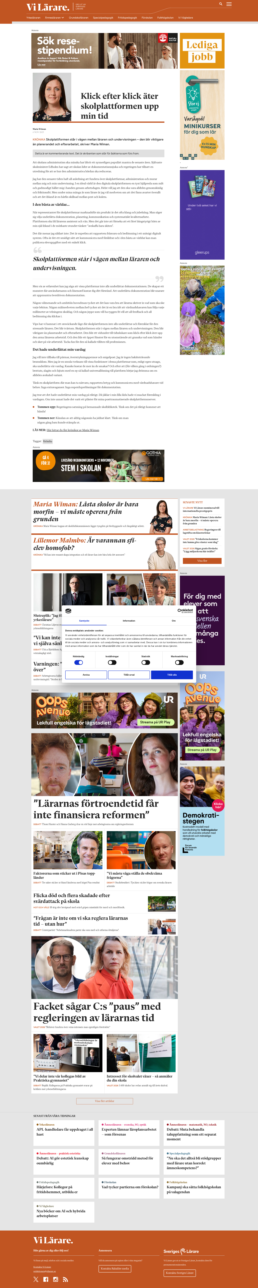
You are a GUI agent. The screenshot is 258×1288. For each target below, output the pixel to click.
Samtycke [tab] (84, 621)
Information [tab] (129, 621)
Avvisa (86, 675)
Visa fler (202, 560)
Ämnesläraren (53, 17)
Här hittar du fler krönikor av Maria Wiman (73, 430)
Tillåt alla (172, 675)
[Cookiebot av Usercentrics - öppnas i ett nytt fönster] (180, 611)
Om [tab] (174, 621)
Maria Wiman (39, 129)
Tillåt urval (129, 675)
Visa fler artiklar (104, 1101)
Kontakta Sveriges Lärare (180, 1273)
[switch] (112, 662)
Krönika (47, 441)
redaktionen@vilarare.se (44, 1271)
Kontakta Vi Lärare (42, 1267)
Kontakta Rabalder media (115, 1268)
